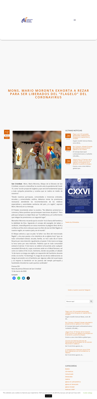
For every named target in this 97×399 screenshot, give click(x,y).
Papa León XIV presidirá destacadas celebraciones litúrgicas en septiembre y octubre (81, 136)
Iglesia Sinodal (69, 387)
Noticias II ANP (70, 389)
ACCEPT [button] (48, 396)
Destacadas (69, 377)
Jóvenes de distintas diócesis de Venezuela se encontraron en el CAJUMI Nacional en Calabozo (78, 342)
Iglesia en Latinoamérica (73, 382)
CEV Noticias (69, 371)
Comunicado (69, 374)
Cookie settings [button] (87, 392)
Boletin (67, 369)
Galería (67, 379)
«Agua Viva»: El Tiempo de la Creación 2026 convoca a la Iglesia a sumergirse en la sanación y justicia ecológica (82, 162)
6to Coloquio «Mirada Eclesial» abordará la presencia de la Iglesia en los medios (82, 148)
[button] (74, 19)
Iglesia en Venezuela (71, 384)
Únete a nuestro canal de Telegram (79, 290)
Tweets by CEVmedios (72, 222)
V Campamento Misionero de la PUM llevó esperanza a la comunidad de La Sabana (77, 351)
